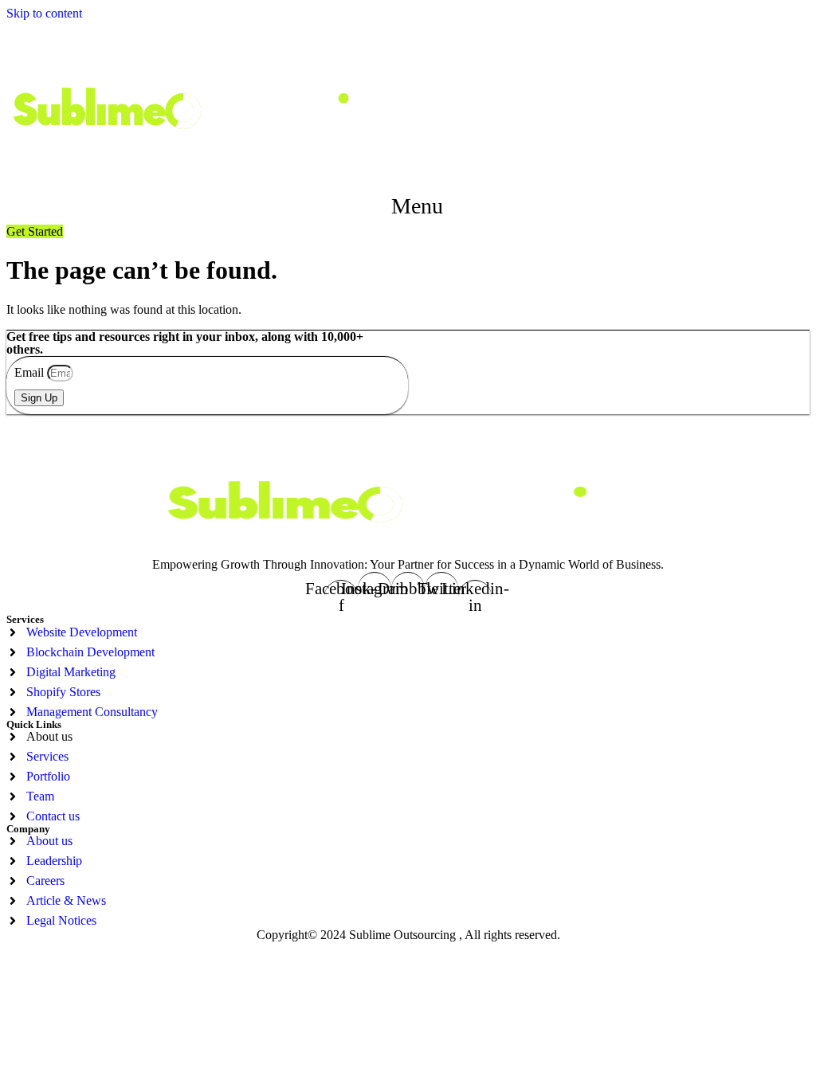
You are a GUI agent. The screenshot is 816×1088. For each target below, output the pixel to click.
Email (30, 372)
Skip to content (44, 13)
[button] (408, 206)
